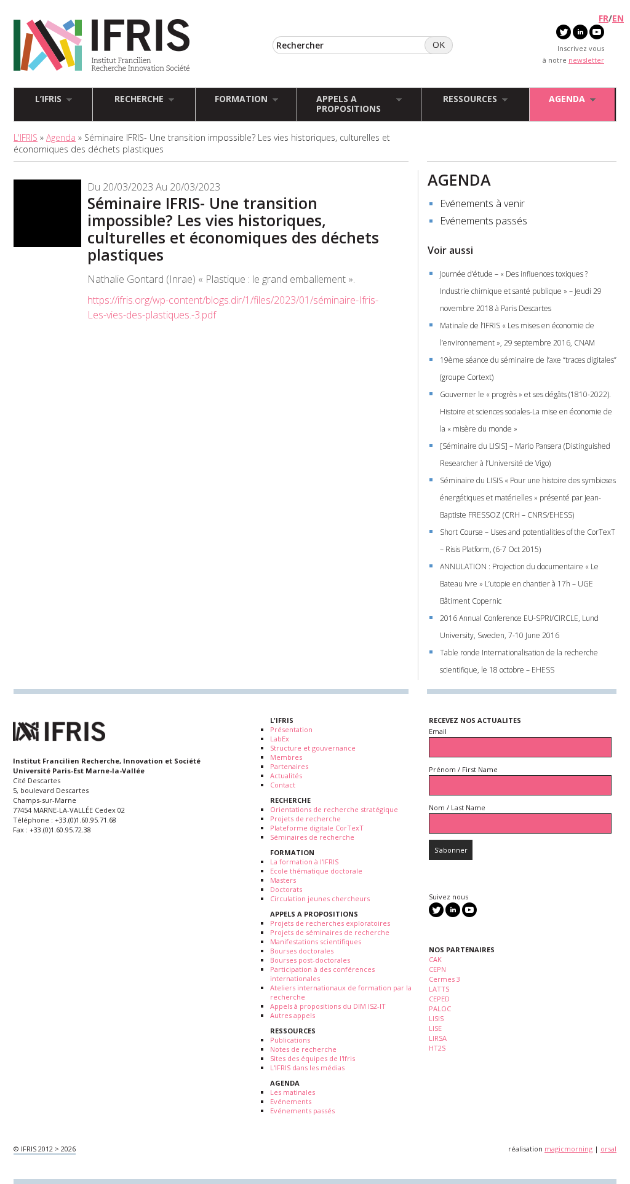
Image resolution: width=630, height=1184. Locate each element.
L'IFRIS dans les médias (307, 1067)
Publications (290, 1039)
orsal (608, 1148)
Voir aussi (450, 250)
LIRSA (438, 1038)
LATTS (439, 988)
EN (618, 18)
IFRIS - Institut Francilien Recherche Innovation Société (102, 45)
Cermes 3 (444, 979)
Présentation (291, 729)
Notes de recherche (303, 1049)
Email (438, 731)
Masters (283, 880)
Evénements (290, 1101)
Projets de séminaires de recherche (329, 932)
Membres (286, 757)
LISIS (436, 1018)
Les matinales (292, 1092)
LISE (435, 1028)
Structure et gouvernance (313, 747)
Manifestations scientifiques (315, 941)
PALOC (440, 1008)
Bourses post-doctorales (310, 960)
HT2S (437, 1047)
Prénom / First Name (463, 769)
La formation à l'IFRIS (304, 861)
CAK (435, 959)
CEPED (439, 998)
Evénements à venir (482, 203)
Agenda (61, 137)
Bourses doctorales (301, 950)
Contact (282, 784)
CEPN (437, 969)
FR (603, 18)
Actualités (286, 775)
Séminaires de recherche (312, 837)
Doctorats (286, 889)
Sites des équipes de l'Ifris (312, 1058)
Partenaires (289, 766)
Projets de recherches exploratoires (330, 923)
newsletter (586, 60)
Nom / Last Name (457, 807)
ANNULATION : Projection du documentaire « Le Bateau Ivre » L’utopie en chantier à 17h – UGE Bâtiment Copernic (519, 583)
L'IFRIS (26, 137)
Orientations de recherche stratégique (334, 809)
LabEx (279, 738)
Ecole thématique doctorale (316, 870)
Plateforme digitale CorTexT (317, 827)
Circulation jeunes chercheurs (320, 898)
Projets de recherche (305, 818)
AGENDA (459, 179)
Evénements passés (483, 220)
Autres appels (292, 1015)
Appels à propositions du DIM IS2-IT (328, 1006)
